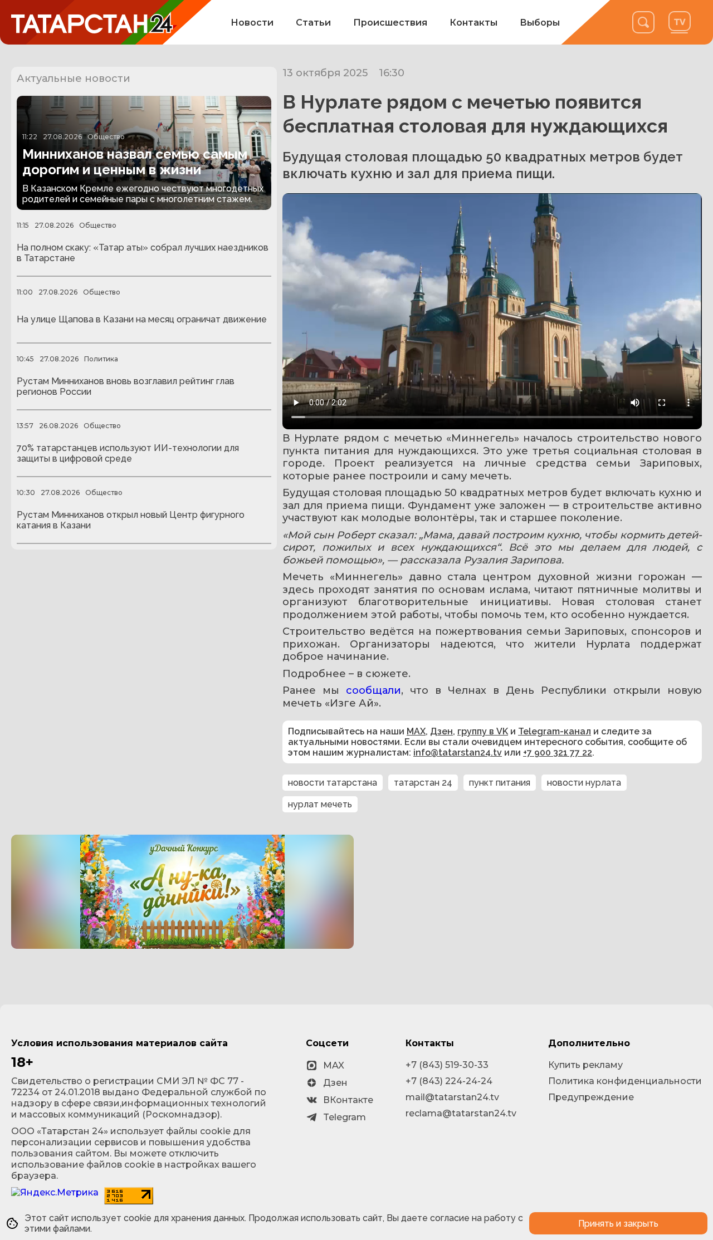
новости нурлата (584, 782)
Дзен (441, 731)
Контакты (473, 22)
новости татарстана (332, 782)
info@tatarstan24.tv (457, 752)
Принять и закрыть (618, 1223)
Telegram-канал (554, 731)
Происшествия (390, 22)
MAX (416, 731)
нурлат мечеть (320, 804)
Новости (252, 22)
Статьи (313, 22)
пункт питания (499, 782)
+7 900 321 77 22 (557, 752)
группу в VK (482, 731)
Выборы (540, 22)
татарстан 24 (423, 782)
